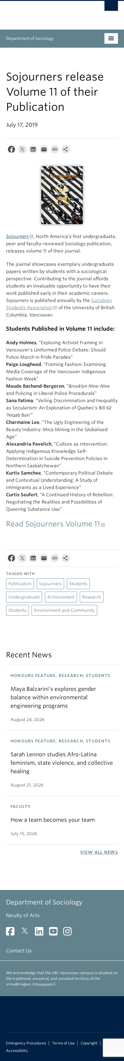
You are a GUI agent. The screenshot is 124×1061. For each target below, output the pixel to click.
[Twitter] (22, 150)
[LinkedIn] (33, 150)
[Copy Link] (54, 150)
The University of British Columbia (45, 12)
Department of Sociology (30, 38)
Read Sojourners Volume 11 (53, 523)
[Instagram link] (69, 933)
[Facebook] (11, 150)
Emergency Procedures (26, 1043)
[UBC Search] (111, 7)
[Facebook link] (12, 933)
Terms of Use (63, 1043)
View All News (99, 852)
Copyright (89, 1043)
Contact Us (19, 951)
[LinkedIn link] (41, 933)
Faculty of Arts (22, 915)
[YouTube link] (55, 933)
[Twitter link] (27, 933)
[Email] (44, 150)
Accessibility (17, 1051)
